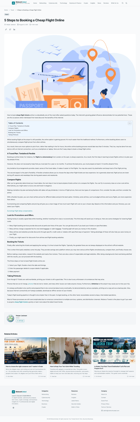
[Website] (13, 407)
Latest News (75, 400)
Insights (92, 3)
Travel (12, 10)
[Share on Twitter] (10, 29)
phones (30, 284)
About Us (104, 394)
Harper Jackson (21, 315)
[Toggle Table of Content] (128, 123)
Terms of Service (106, 407)
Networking (42, 3)
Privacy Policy (105, 404)
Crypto (86, 3)
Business (44, 404)
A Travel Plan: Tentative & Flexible (18, 126)
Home (35, 3)
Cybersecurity (53, 3)
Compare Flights (13, 128)
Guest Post (104, 400)
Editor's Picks (75, 407)
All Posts (21, 320)
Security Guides (76, 404)
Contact (103, 397)
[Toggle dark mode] (126, 3)
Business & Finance (75, 3)
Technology (63, 3)
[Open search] (122, 3)
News (99, 3)
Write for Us (114, 3)
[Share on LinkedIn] (14, 29)
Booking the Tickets (14, 132)
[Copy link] (6, 29)
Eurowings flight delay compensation (19, 211)
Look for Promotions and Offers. (18, 130)
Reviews (106, 3)
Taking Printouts (13, 134)
